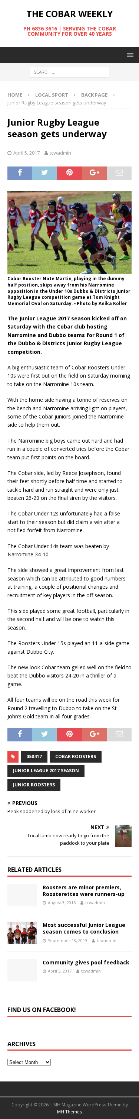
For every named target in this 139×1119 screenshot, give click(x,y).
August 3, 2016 (62, 902)
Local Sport (51, 94)
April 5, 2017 (26, 152)
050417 (34, 756)
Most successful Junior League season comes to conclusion (84, 928)
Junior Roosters (34, 785)
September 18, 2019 (67, 940)
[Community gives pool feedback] (22, 970)
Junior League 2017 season (46, 770)
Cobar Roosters (75, 756)
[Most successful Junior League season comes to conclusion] (22, 933)
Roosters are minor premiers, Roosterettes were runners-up (84, 891)
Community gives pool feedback (86, 962)
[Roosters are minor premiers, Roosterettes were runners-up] (22, 895)
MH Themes (69, 1112)
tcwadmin (60, 152)
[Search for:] (69, 71)
